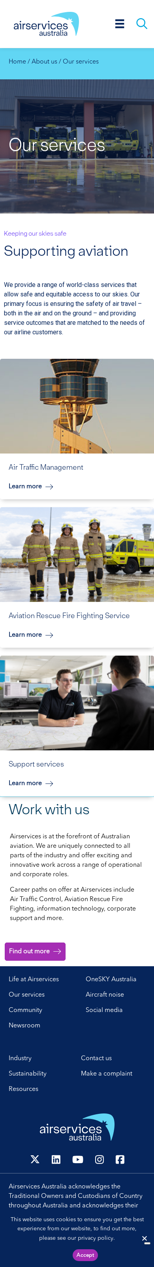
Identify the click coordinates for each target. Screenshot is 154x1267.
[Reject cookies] (144, 1238)
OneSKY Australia (111, 979)
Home (17, 62)
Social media (104, 1010)
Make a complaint (106, 1074)
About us (44, 62)
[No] (147, 1243)
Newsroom (24, 1026)
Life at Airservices (34, 979)
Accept (85, 1255)
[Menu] (119, 23)
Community (25, 1010)
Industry (20, 1058)
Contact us (96, 1058)
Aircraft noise (105, 995)
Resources (23, 1089)
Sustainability (28, 1074)
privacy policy (95, 1238)
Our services (27, 995)
